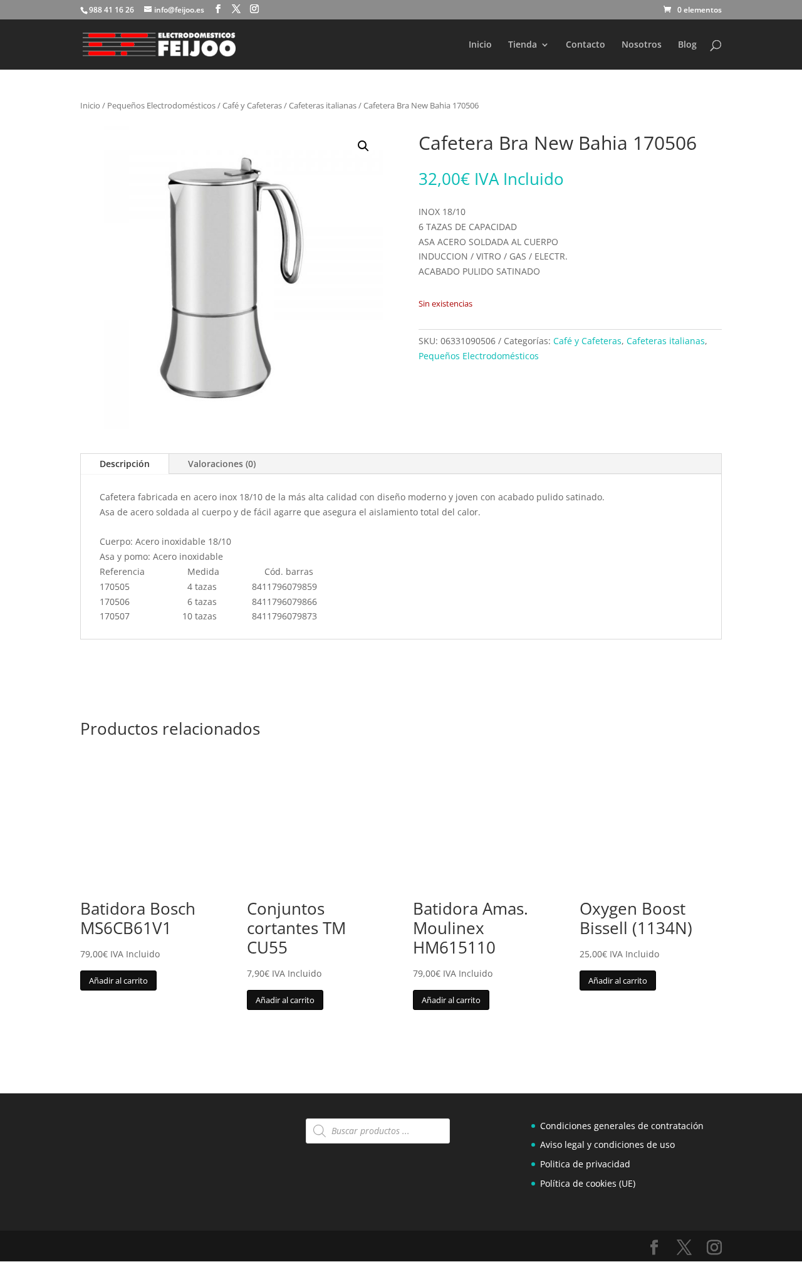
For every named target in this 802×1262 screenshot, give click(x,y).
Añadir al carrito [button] (118, 980)
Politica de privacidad (585, 1164)
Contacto (585, 45)
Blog (687, 45)
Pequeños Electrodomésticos (161, 105)
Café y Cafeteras (252, 105)
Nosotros (642, 45)
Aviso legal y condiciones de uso (607, 1144)
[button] (363, 146)
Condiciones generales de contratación (622, 1126)
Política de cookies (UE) (587, 1183)
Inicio (480, 45)
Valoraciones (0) (222, 464)
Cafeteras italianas (323, 105)
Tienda (522, 45)
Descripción (125, 464)
